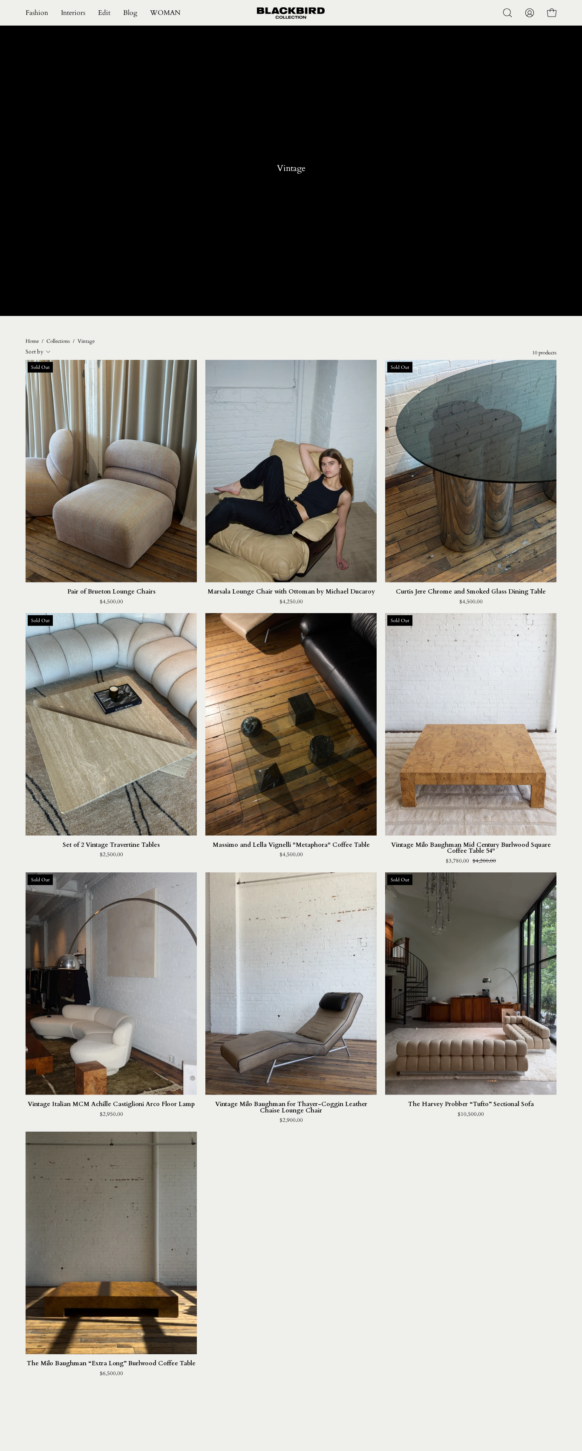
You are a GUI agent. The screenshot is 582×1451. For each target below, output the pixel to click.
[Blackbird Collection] (291, 13)
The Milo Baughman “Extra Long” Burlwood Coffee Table (111, 1364)
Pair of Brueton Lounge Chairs (111, 592)
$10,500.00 (471, 1114)
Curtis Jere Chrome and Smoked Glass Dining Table (471, 592)
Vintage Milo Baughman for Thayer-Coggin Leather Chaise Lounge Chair (291, 1107)
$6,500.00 (111, 1373)
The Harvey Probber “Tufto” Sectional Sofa (471, 1104)
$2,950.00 (111, 1114)
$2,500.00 (111, 854)
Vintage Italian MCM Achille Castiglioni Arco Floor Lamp (111, 1104)
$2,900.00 (291, 1120)
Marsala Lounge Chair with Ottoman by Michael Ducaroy (291, 592)
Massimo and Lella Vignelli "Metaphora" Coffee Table (291, 845)
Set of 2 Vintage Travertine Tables (111, 845)
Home (32, 341)
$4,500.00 (111, 602)
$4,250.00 (291, 602)
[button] (104, 13)
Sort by (34, 352)
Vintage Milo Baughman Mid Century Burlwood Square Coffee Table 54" (471, 848)
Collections (58, 341)
